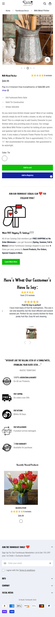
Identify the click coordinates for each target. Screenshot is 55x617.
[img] (27, 292)
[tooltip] (51, 176)
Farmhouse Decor (22, 11)
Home (8, 11)
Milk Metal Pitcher (21, 508)
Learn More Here (11, 262)
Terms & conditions (27, 570)
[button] (27, 175)
